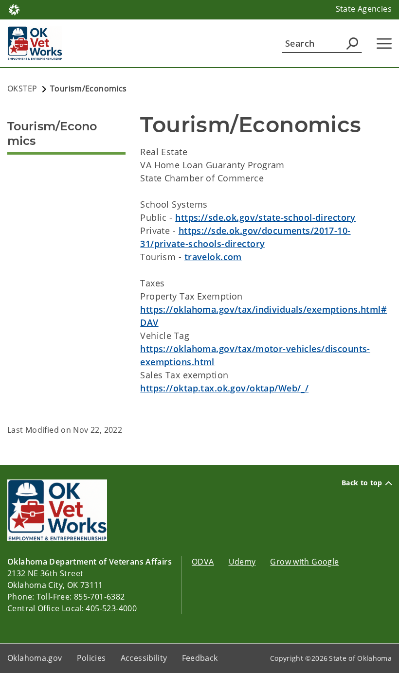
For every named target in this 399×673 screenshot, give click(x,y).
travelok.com (213, 257)
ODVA (203, 561)
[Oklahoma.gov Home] (14, 9)
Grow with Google (304, 561)
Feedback (200, 658)
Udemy (242, 561)
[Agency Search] (352, 43)
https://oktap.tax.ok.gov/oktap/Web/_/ (224, 388)
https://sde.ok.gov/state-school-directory (265, 217)
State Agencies (364, 8)
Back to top (362, 482)
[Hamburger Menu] (384, 43)
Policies (91, 658)
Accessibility (144, 658)
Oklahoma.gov (34, 658)
